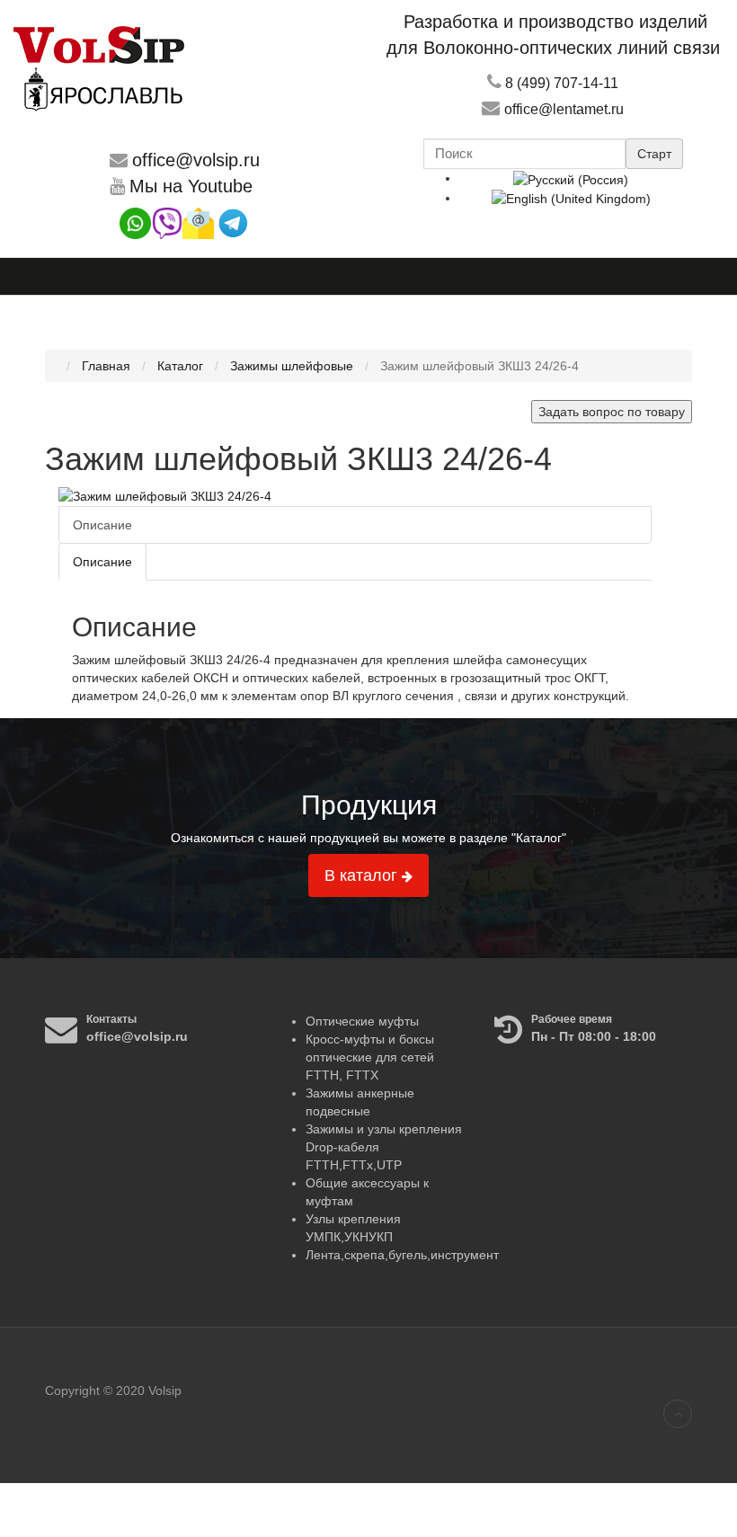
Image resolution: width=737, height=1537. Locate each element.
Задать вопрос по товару (611, 411)
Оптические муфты (362, 1021)
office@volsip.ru (196, 160)
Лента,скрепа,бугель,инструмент (402, 1255)
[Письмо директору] (198, 223)
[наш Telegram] (233, 223)
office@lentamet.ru (564, 109)
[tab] (102, 562)
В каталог (363, 875)
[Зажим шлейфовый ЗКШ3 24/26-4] (164, 495)
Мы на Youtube (191, 186)
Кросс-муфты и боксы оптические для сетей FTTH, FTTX (370, 1057)
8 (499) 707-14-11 (561, 83)
